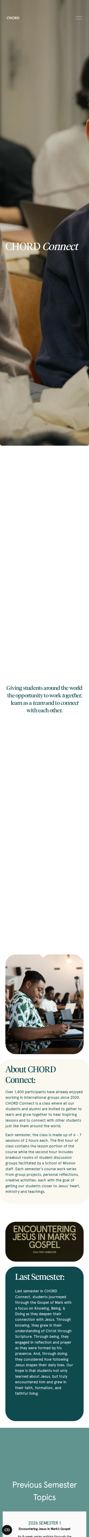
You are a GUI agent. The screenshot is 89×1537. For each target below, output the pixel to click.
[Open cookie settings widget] (7, 1530)
